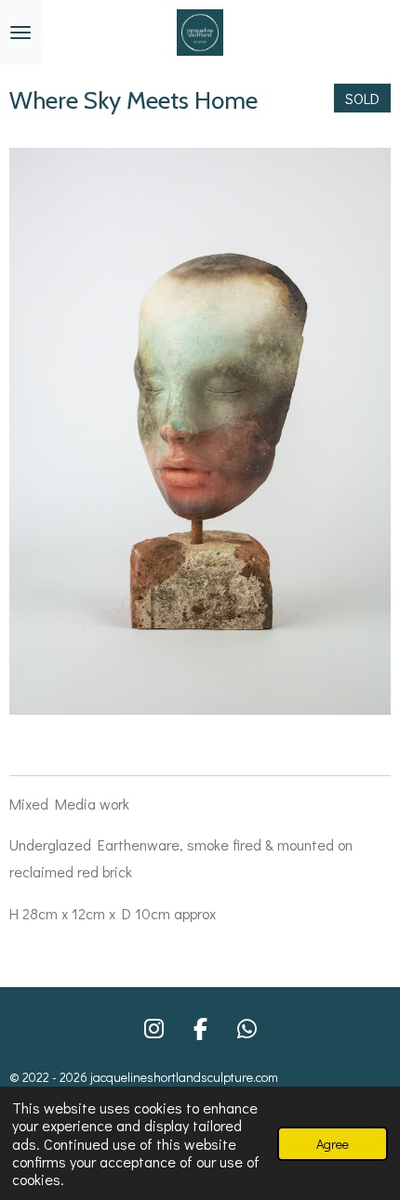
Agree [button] (332, 1144)
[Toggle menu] (20, 32)
